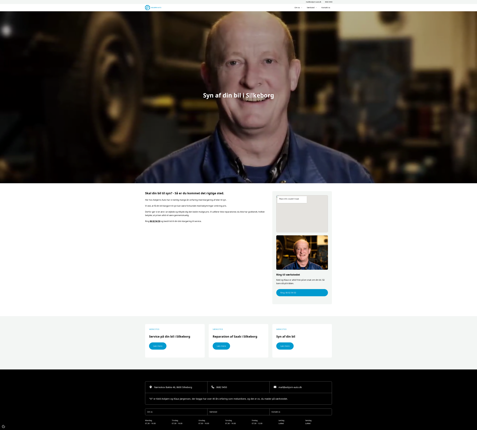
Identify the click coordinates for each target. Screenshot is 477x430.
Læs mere (157, 346)
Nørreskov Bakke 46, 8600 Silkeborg (173, 387)
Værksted (311, 7)
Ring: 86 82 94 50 (288, 292)
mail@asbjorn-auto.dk (313, 2)
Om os (297, 7)
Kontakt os (325, 7)
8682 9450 (328, 2)
